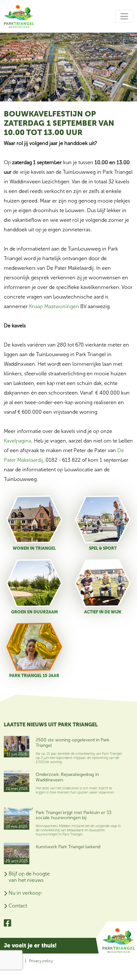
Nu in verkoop (25, 893)
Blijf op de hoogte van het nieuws (29, 877)
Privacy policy (41, 961)
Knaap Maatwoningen (54, 306)
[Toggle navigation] (124, 16)
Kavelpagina (17, 441)
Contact (18, 906)
